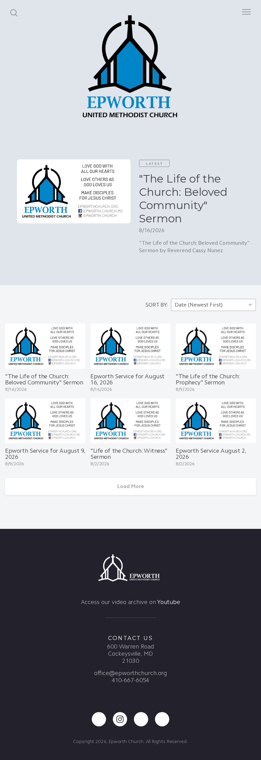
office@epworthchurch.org (130, 673)
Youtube (168, 602)
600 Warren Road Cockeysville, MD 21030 (130, 653)
